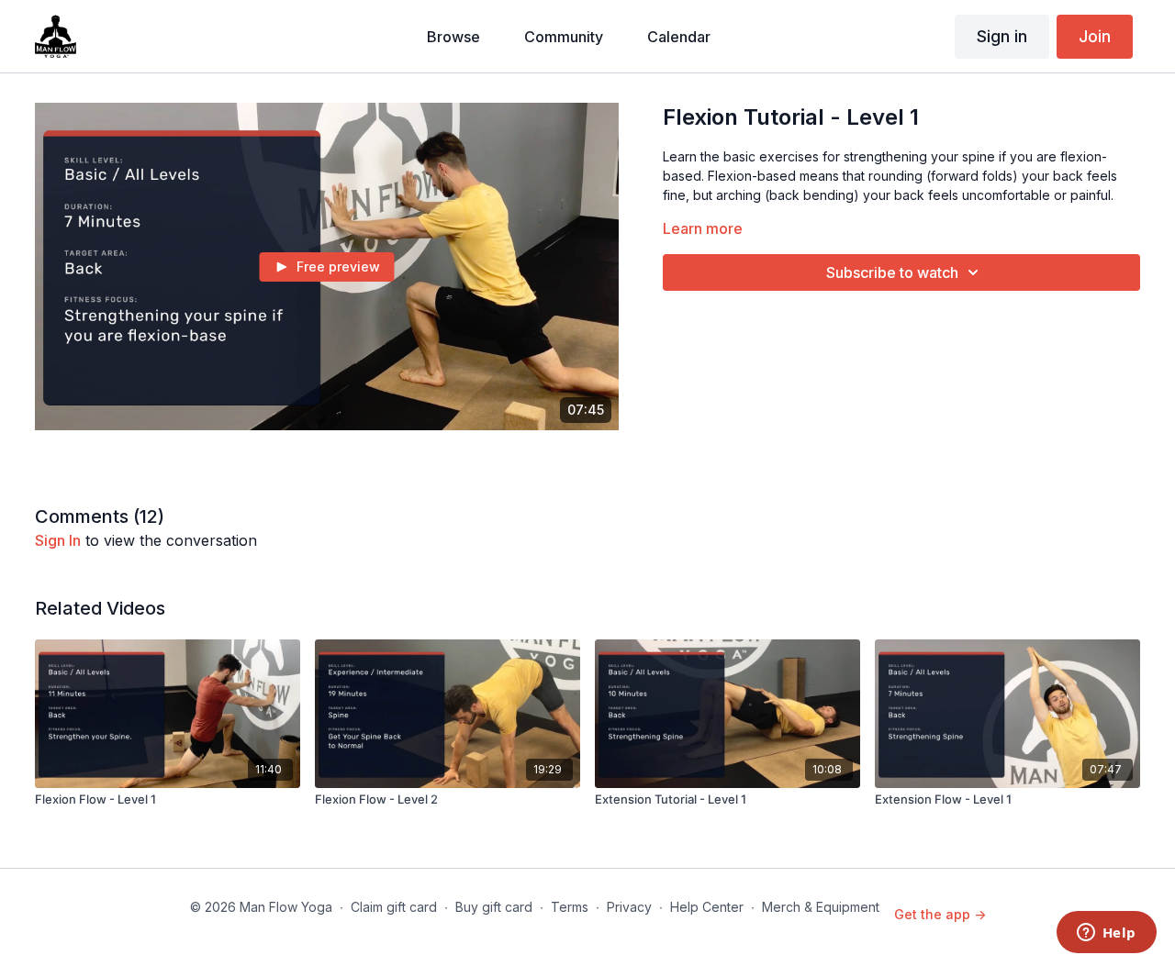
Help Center (707, 907)
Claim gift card (394, 907)
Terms (569, 907)
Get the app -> (940, 914)
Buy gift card (493, 907)
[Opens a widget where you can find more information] (1106, 934)
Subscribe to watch (892, 272)
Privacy (629, 907)
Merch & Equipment (820, 907)
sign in (58, 540)
